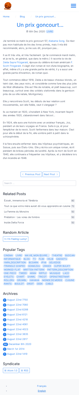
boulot (19, 283)
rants (8, 283)
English (42, 390)
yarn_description (15, 262)
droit (30, 283)
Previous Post (32, 174)
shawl (31, 276)
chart (20, 276)
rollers (9, 280)
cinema (8, 255)
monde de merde (52, 280)
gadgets (61, 259)
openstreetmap (59, 276)
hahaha (34, 280)
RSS (25, 370)
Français (41, 386)
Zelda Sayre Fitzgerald (15, 62)
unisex (47, 266)
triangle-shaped (14, 266)
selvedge (54, 262)
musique (55, 273)
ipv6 (43, 262)
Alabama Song (56, 41)
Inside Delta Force (14, 222)
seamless (34, 266)
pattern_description (60, 269)
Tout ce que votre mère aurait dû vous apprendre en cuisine (37, 206)
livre (50, 31)
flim (41, 259)
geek (40, 283)
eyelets (9, 276)
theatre (57, 255)
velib (50, 259)
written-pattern (33, 269)
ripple (43, 273)
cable (49, 283)
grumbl (22, 280)
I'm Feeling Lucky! (17, 239)
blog (27, 259)
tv (34, 259)
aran (33, 273)
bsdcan (70, 255)
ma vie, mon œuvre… (37, 255)
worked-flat (12, 269)
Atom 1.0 (12, 370)
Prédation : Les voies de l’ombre (22, 217)
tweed (23, 273)
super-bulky (62, 266)
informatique (12, 259)
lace (66, 273)
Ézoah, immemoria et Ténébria (21, 200)
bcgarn (33, 262)
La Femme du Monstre (16, 211)
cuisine (69, 280)
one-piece (10, 273)
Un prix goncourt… (40, 25)
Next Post (50, 174)
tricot (42, 276)
